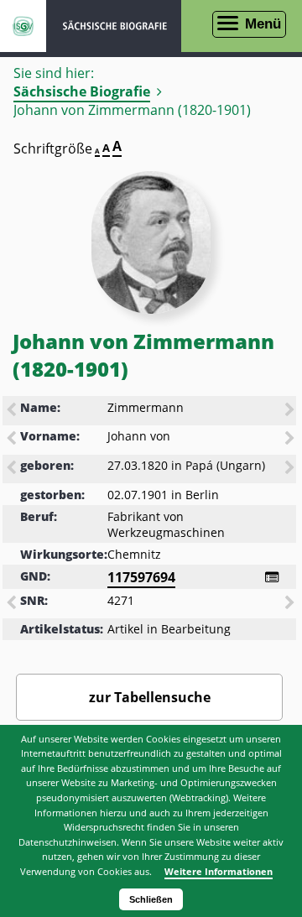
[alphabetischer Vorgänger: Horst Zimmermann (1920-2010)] (12, 411)
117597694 (141, 577)
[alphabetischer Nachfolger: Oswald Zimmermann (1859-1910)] (291, 411)
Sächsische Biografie (81, 91)
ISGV (23, 26)
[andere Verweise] (272, 577)
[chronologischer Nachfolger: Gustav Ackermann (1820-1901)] (291, 469)
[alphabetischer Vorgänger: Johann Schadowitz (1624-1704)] (12, 439)
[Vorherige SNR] (12, 604)
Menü (263, 24)
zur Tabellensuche (150, 697)
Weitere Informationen (218, 871)
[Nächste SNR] (291, 604)
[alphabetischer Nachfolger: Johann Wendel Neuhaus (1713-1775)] (291, 439)
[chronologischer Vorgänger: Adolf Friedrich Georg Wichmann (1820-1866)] (12, 469)
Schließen (151, 899)
